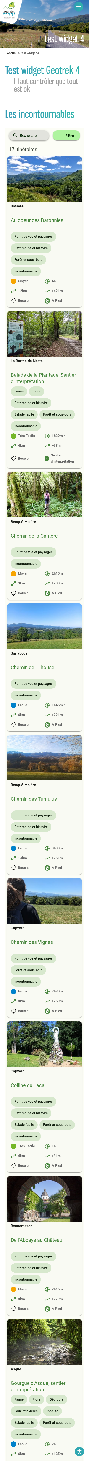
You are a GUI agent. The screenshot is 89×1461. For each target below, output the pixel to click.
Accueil (12, 53)
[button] (78, 7)
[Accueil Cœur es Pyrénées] (11, 12)
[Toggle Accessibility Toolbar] (79, 1451)
